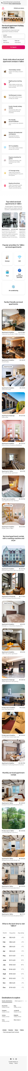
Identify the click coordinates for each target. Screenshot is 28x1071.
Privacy (11, 1063)
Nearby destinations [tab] (7, 1001)
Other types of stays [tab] (20, 1001)
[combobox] (13, 37)
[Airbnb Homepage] (3, 8)
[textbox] (7, 42)
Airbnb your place (19, 8)
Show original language (15, 3)
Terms (16, 1063)
